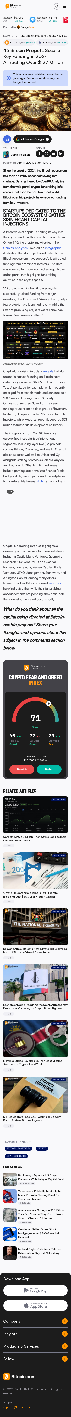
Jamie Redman (20, 154)
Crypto (42, 1148)
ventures (55, 583)
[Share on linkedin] (61, 153)
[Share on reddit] (53, 153)
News (6, 35)
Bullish (49, 769)
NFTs (40, 481)
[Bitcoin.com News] (13, 6)
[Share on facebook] (39, 153)
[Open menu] (65, 6)
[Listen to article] (7, 139)
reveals (48, 371)
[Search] (57, 6)
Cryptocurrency (16, 1156)
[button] (47, 139)
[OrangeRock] (25, 27)
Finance (16, 35)
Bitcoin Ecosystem (18, 1148)
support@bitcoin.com (17, 1407)
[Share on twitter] (46, 153)
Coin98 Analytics (15, 248)
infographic (53, 248)
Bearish (22, 769)
